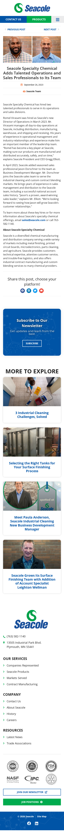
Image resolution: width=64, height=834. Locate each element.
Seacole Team (33, 91)
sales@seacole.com (34, 220)
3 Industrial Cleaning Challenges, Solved (32, 415)
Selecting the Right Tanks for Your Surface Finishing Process (32, 467)
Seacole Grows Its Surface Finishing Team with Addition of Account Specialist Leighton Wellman (32, 581)
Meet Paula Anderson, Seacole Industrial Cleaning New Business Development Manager (32, 523)
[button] (22, 290)
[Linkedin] (36, 823)
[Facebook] (29, 823)
